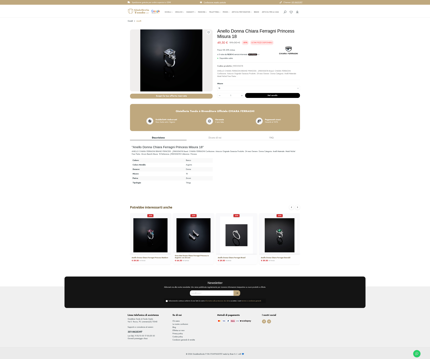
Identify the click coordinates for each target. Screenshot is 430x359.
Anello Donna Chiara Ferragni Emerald (275, 258)
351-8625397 (296, 2)
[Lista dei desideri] (291, 12)
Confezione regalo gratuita (215, 2)
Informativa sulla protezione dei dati (217, 301)
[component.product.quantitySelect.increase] (242, 95)
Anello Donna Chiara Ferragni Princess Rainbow (150, 258)
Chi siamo (176, 321)
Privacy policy (177, 333)
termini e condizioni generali (251, 301)
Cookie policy (177, 336)
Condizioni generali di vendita (183, 340)
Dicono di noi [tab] (215, 137)
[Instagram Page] (269, 321)
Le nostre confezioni (180, 324)
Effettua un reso (178, 330)
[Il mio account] (297, 12)
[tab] (158, 138)
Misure (220, 83)
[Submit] (236, 293)
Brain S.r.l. (234, 354)
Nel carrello (272, 95)
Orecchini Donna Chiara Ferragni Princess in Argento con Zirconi (192, 257)
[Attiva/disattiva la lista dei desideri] (208, 32)
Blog (174, 327)
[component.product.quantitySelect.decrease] (219, 95)
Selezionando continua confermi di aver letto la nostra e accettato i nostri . (215, 301)
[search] (285, 12)
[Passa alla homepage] (139, 11)
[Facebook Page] (264, 321)
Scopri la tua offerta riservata (171, 95)
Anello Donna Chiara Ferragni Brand (231, 258)
